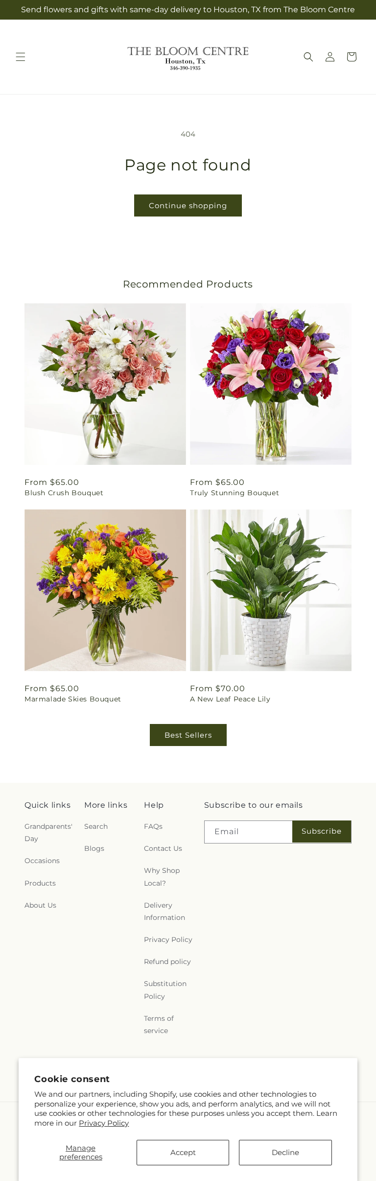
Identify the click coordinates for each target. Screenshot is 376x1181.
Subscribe (322, 831)
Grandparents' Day (48, 832)
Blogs (94, 848)
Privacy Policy (104, 1123)
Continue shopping (188, 205)
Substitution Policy (165, 989)
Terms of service (159, 1024)
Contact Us (163, 848)
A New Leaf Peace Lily (230, 699)
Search (96, 826)
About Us (40, 905)
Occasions (42, 860)
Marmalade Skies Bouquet (72, 699)
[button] (20, 57)
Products (40, 883)
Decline (285, 1152)
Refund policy (167, 961)
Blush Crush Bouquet (63, 492)
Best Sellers (188, 735)
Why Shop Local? (162, 876)
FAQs (153, 826)
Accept (183, 1152)
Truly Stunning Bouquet (234, 492)
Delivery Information (164, 911)
